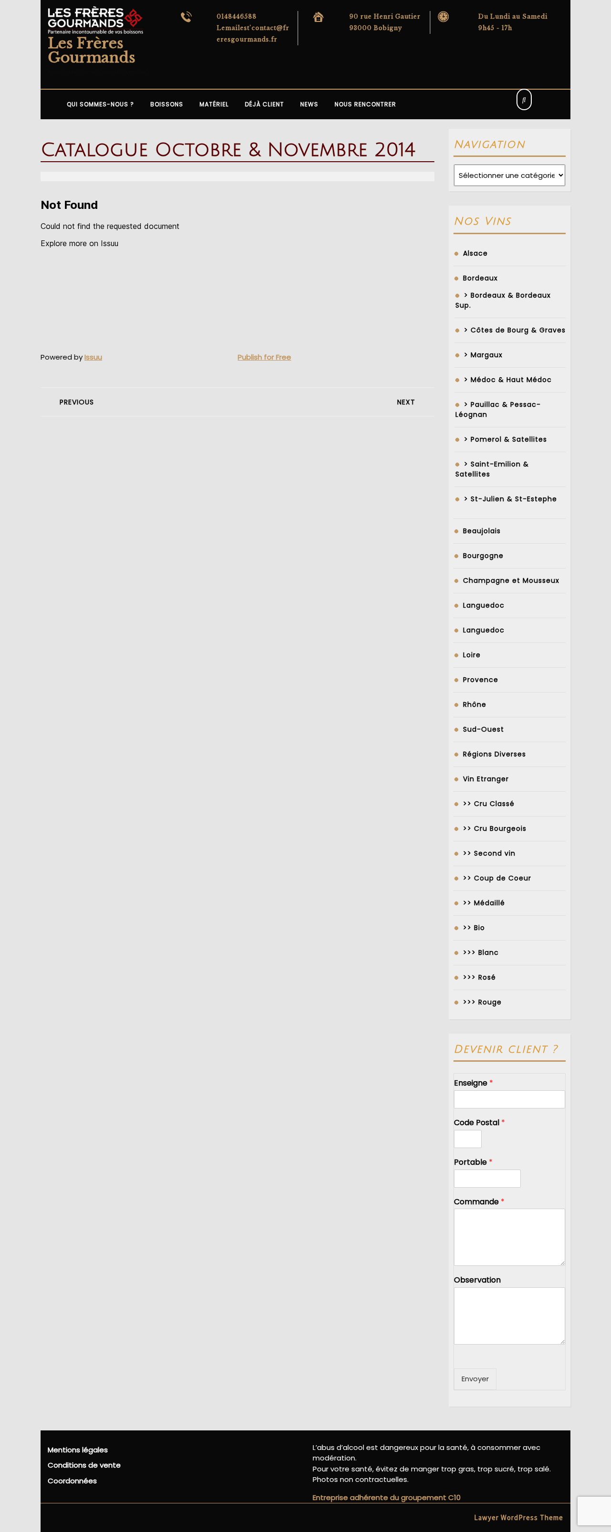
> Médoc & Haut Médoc (508, 379)
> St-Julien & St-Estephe (510, 499)
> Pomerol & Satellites (505, 439)
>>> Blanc (481, 952)
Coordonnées (72, 1481)
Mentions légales (78, 1450)
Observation (477, 1280)
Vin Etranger (486, 779)
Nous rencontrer (365, 104)
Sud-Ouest (483, 729)
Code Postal (479, 1123)
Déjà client (264, 104)
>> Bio (474, 927)
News (309, 104)
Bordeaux (480, 278)
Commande (479, 1202)
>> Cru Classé (489, 803)
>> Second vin (489, 853)
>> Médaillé (484, 903)
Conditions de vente (84, 1465)
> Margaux (483, 355)
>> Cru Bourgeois (495, 828)
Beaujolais (482, 531)
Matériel (214, 104)
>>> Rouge (482, 1002)
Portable (473, 1163)
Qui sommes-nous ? (100, 104)
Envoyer (475, 1379)
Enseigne (473, 1083)
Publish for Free (264, 357)
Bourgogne (483, 555)
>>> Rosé (479, 977)
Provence (480, 679)
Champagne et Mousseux (511, 580)
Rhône (474, 704)
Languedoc (484, 605)
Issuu (93, 357)
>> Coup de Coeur (497, 878)
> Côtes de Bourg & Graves (515, 330)
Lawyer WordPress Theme (518, 1517)
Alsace (475, 253)
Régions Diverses (494, 754)
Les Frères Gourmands (91, 50)
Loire (472, 655)
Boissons (166, 104)
